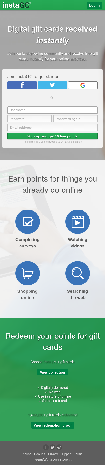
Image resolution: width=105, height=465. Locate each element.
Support (66, 454)
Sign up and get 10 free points (52, 136)
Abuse (27, 454)
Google (83, 85)
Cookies (39, 454)
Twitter (52, 85)
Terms (78, 454)
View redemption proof (53, 425)
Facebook (22, 85)
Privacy (53, 454)
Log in (94, 5)
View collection (52, 372)
